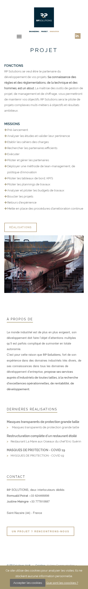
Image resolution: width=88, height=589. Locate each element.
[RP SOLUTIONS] (44, 19)
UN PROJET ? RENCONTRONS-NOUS (40, 531)
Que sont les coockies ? (62, 583)
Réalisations (20, 227)
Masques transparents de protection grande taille (43, 422)
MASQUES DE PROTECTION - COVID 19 (36, 450)
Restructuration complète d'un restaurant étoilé (42, 436)
